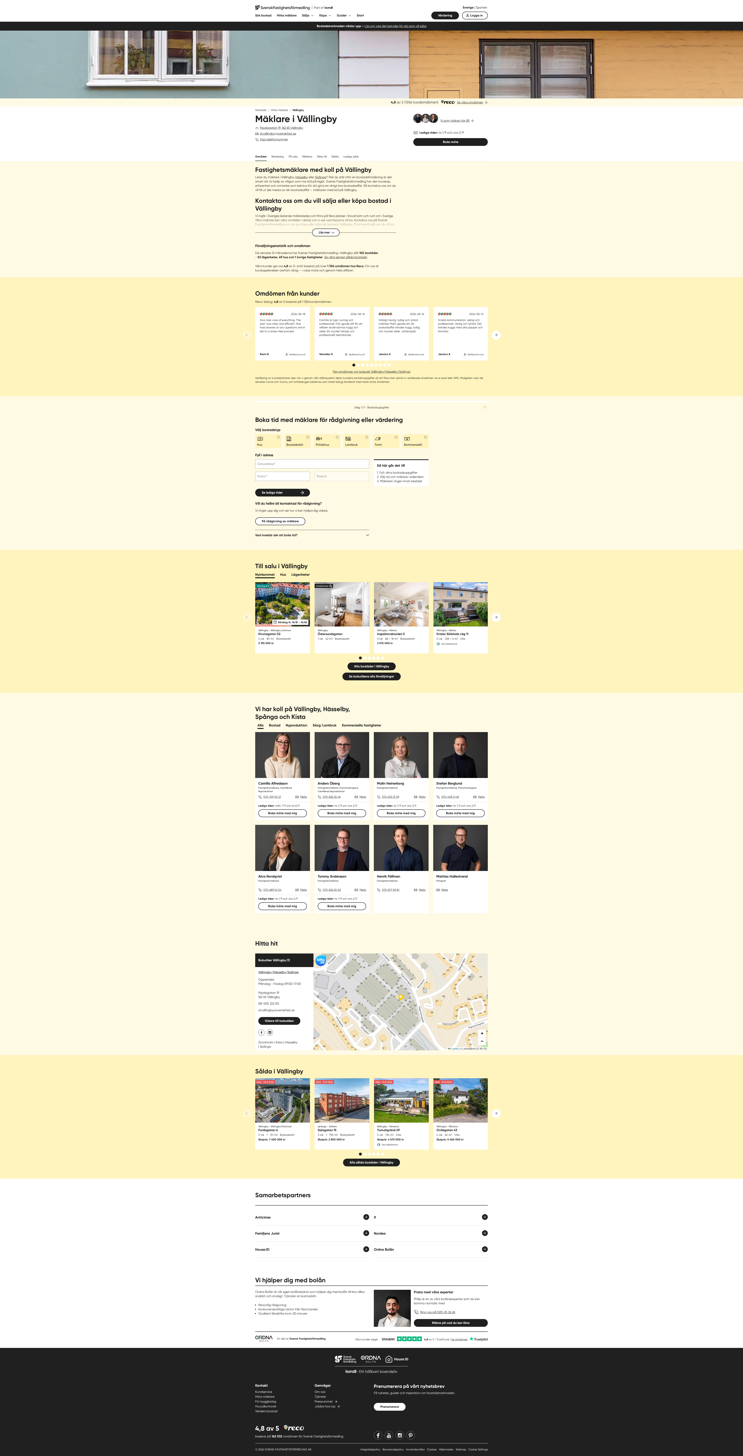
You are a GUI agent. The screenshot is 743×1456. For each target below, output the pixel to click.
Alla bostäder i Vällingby (371, 666)
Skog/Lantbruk (324, 725)
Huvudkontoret (265, 1406)
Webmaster (446, 1449)
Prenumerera (389, 1407)
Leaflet (454, 1048)
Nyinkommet (265, 574)
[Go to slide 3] (362, 365)
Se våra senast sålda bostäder (345, 257)
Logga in (476, 15)
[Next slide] (496, 335)
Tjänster (320, 1396)
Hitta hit (322, 156)
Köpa (323, 15)
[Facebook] (378, 1435)
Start (360, 15)
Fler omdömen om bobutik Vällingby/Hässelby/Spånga (371, 371)
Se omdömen (459, 1339)
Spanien (481, 7)
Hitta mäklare (287, 15)
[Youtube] (389, 1435)
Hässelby (301, 177)
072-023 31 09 (390, 796)
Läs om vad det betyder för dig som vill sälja (395, 26)
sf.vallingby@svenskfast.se (278, 133)
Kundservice (263, 1392)
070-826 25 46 (332, 796)
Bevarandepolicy (393, 1449)
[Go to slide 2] (358, 365)
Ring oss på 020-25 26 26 (437, 1312)
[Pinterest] (410, 1435)
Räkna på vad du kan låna (451, 1323)
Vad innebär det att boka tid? (276, 535)
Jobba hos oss (325, 1406)
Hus (283, 574)
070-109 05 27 (272, 796)
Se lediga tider (272, 492)
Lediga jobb (351, 156)
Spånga (320, 177)
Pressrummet (324, 1401)
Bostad (274, 725)
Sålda (335, 156)
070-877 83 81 (390, 889)
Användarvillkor (415, 1449)
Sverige (468, 7)
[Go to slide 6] (376, 365)
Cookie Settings (478, 1449)
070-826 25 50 (332, 889)
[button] (482, 1033)
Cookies (432, 1449)
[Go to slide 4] (367, 365)
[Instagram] (399, 1435)
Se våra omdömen (470, 102)
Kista (279, 1042)
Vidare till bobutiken (279, 1021)
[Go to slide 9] (389, 365)
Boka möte (450, 142)
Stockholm (265, 1042)
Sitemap (461, 1449)
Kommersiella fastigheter (361, 725)
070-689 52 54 (272, 889)
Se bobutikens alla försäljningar (371, 676)
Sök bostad (263, 15)
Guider (342, 15)
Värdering (445, 15)
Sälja (305, 15)
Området (261, 156)
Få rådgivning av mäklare (280, 521)
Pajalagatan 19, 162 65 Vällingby (281, 128)
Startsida (260, 110)
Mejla (303, 796)
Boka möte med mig (282, 813)
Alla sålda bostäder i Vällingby (371, 1162)
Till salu (293, 156)
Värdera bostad (266, 1411)
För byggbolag (265, 1401)
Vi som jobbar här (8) (454, 120)
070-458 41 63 (450, 796)
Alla (261, 725)
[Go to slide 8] (384, 365)
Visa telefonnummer (274, 139)
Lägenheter (300, 574)
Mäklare (307, 156)
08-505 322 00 (268, 1003)
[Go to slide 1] (353, 365)
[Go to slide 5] (371, 365)
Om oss (320, 1392)
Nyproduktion (296, 725)
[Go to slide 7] (380, 365)
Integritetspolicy (370, 1449)
